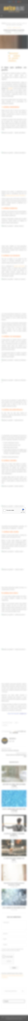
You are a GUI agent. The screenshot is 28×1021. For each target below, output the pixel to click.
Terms (24, 512)
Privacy (22, 512)
